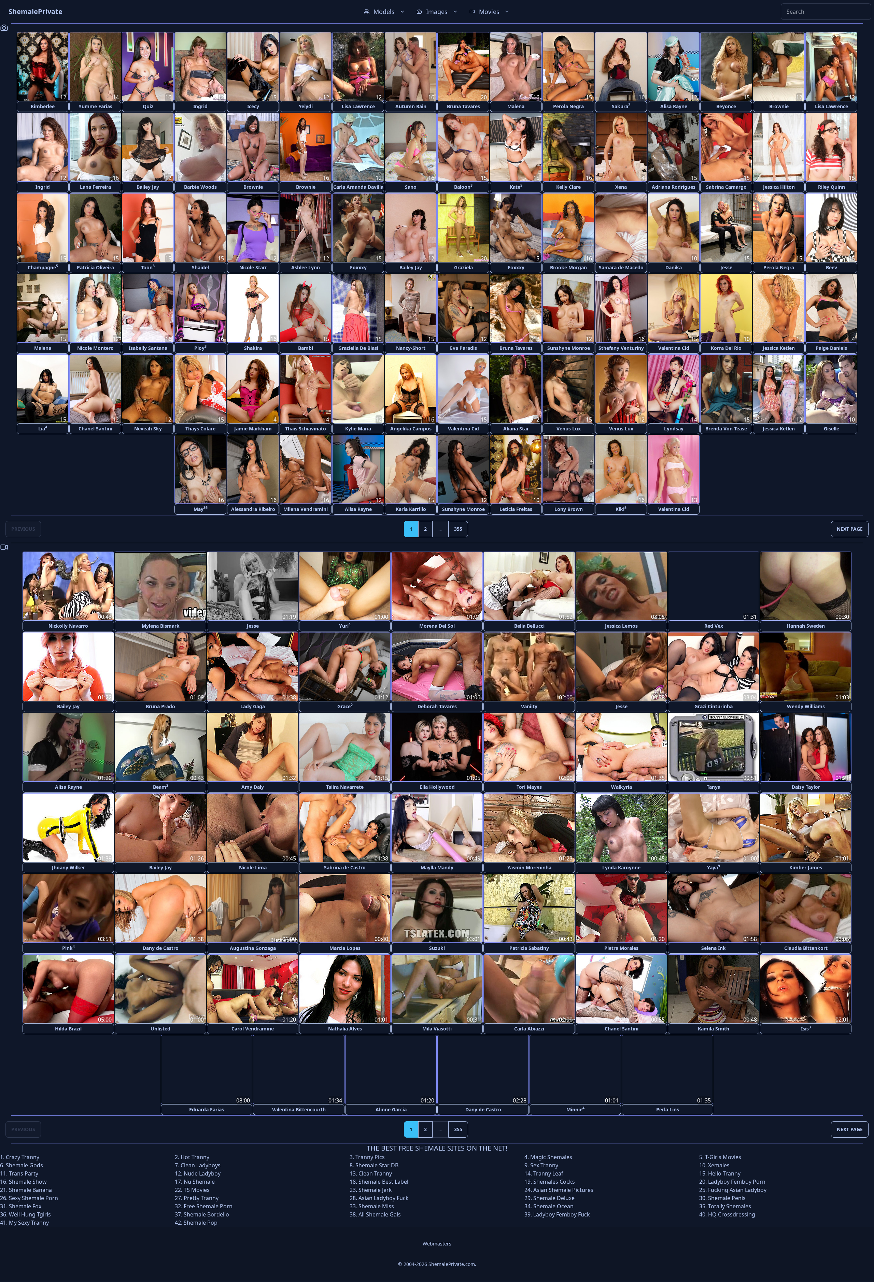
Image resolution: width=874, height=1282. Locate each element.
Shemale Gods (24, 1165)
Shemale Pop (200, 1222)
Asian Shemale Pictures (563, 1189)
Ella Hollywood (437, 787)
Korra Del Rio (726, 348)
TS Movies (197, 1189)
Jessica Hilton (779, 187)
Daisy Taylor (806, 787)
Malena (515, 106)
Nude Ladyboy (202, 1173)
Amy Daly (252, 787)
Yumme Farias (95, 106)
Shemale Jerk (375, 1189)
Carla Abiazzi (529, 1028)
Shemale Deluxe (554, 1197)
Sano (411, 187)
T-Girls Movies (723, 1156)
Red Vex (713, 626)
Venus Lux (568, 428)
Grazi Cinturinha (713, 706)
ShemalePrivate (35, 11)
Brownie (779, 106)
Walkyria (621, 787)
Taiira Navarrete (345, 787)
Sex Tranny (544, 1165)
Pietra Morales (621, 948)
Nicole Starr (253, 267)
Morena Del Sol (437, 626)
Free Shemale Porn (208, 1206)
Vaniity (529, 706)
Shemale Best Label (383, 1181)
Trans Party (23, 1173)
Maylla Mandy (437, 867)
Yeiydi (306, 106)
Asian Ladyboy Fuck (383, 1197)
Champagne (43, 267)
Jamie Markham (253, 428)
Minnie (575, 1108)
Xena (621, 187)
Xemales (719, 1165)
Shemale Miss (376, 1206)
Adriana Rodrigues (673, 187)
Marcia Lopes (345, 948)
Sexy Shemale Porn (33, 1197)
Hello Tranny (724, 1173)
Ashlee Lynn (305, 267)
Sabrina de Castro (345, 867)
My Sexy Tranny (29, 1222)
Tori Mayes (529, 787)
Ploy (200, 347)
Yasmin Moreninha (529, 867)
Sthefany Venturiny (621, 348)
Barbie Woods (200, 187)
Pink (68, 947)
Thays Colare (200, 428)
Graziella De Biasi (358, 348)
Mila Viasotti (437, 1028)
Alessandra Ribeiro (253, 509)
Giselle (831, 428)
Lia (42, 428)
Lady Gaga (252, 706)
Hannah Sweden (806, 626)
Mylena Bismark (161, 626)
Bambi (305, 348)
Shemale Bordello (206, 1214)
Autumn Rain (410, 106)
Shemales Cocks (554, 1181)
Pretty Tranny (201, 1197)
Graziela (463, 267)
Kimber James (805, 867)
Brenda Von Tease (726, 428)
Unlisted (160, 1028)
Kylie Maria (358, 428)
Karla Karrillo (411, 509)
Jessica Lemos (621, 626)
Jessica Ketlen (779, 348)
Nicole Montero (95, 348)
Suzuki (437, 948)
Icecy (253, 106)
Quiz (148, 106)
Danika (673, 267)
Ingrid (200, 106)
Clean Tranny (375, 1173)
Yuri (345, 625)
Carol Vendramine (252, 1028)
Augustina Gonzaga (253, 948)
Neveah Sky (148, 428)
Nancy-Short (410, 348)
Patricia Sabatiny (529, 948)
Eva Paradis (463, 348)
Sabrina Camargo (726, 187)
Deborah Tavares (437, 706)
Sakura (621, 106)
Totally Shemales (729, 1206)
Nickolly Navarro (68, 626)
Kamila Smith (713, 1028)
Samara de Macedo (621, 267)
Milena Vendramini (305, 509)
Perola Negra (568, 106)
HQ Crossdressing (731, 1214)
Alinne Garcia (391, 1109)
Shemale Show (28, 1181)
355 (458, 529)
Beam (160, 786)
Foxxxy (358, 267)
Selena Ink (713, 948)
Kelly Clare (568, 187)
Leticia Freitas (515, 509)
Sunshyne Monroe (568, 348)
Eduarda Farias (206, 1109)
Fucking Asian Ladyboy (737, 1189)
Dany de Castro (161, 948)
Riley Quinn (831, 187)
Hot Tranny (195, 1156)
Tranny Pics (370, 1156)
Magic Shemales (551, 1156)
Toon (148, 267)
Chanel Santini (95, 428)
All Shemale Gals (379, 1214)
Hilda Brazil (68, 1028)
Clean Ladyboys (201, 1165)
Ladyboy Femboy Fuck (561, 1214)
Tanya (713, 787)
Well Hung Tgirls (30, 1214)
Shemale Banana (30, 1189)
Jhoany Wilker (68, 867)
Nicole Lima (253, 867)
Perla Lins (667, 1109)
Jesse (726, 267)
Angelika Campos (411, 428)
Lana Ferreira (95, 187)
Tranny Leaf (548, 1173)
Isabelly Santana (148, 348)
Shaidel (200, 267)
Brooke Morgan (568, 267)
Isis (806, 1028)
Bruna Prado (160, 706)
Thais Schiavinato (305, 428)
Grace (345, 706)
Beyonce (726, 106)
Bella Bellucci (529, 626)
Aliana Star (516, 428)
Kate (516, 186)
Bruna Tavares (463, 106)
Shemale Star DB (376, 1165)
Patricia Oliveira (95, 267)
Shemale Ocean (553, 1206)
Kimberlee (43, 106)
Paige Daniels (831, 348)
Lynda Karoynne (621, 867)
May (201, 508)
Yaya (713, 867)
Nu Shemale (199, 1181)
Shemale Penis (727, 1197)
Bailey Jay (148, 187)
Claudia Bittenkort (806, 948)
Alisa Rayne (673, 106)
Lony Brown (568, 509)
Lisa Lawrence (358, 106)
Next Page (850, 529)
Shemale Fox (25, 1206)
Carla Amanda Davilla (358, 187)
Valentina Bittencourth (299, 1109)
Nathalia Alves (345, 1028)
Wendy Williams (806, 706)
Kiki (621, 508)
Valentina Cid (673, 348)
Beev (831, 267)
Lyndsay (673, 428)
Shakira (253, 348)
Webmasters (437, 1243)
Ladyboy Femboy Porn (736, 1181)
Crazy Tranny (22, 1156)
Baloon (463, 186)
